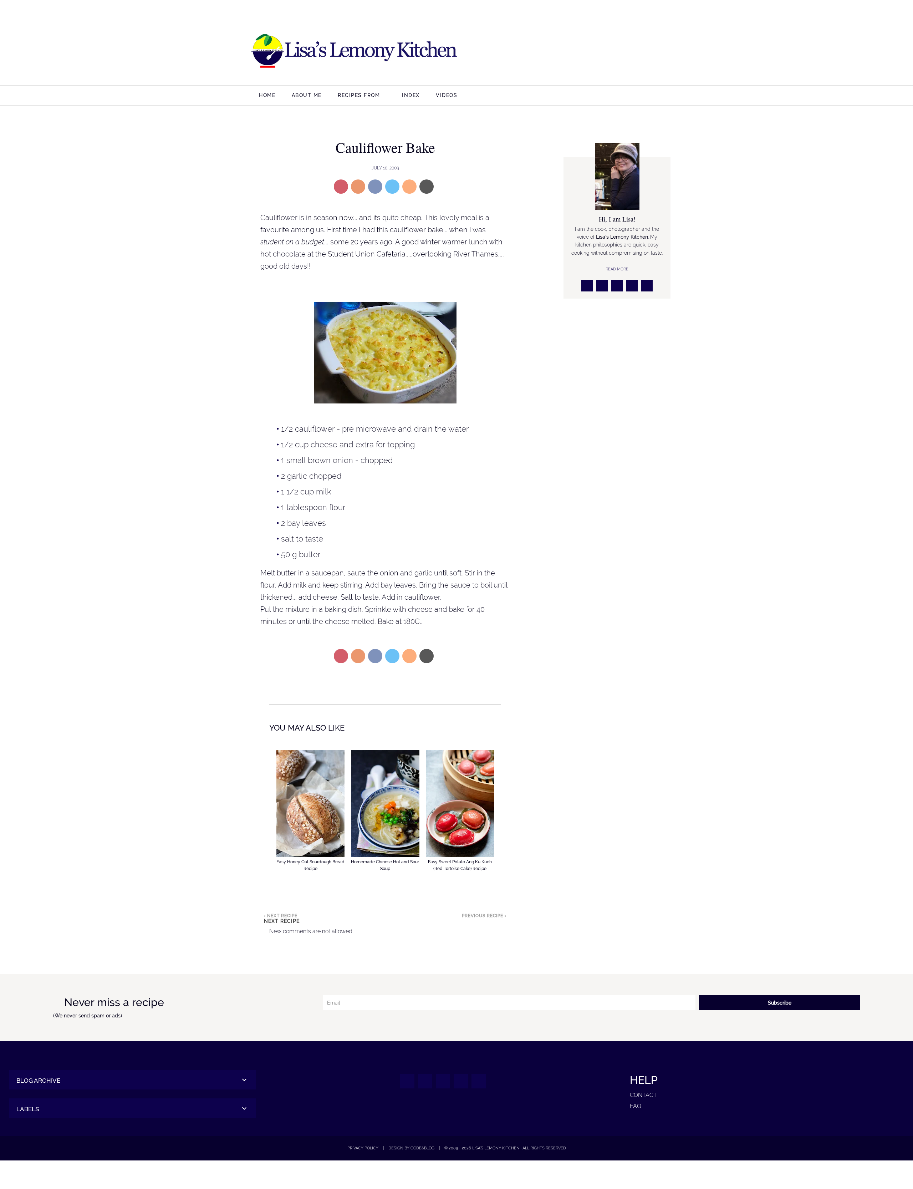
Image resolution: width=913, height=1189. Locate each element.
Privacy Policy (362, 1148)
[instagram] (604, 51)
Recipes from (359, 95)
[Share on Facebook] (375, 186)
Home (267, 95)
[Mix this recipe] (409, 186)
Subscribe (779, 1003)
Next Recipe (282, 921)
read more (617, 268)
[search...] (822, 96)
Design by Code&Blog (411, 1148)
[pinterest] (638, 51)
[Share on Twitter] (392, 186)
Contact (643, 1095)
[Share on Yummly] (358, 186)
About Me (307, 95)
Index (411, 95)
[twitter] (621, 51)
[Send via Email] (426, 186)
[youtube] (655, 51)
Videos (446, 95)
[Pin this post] (341, 186)
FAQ (635, 1106)
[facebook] (586, 51)
